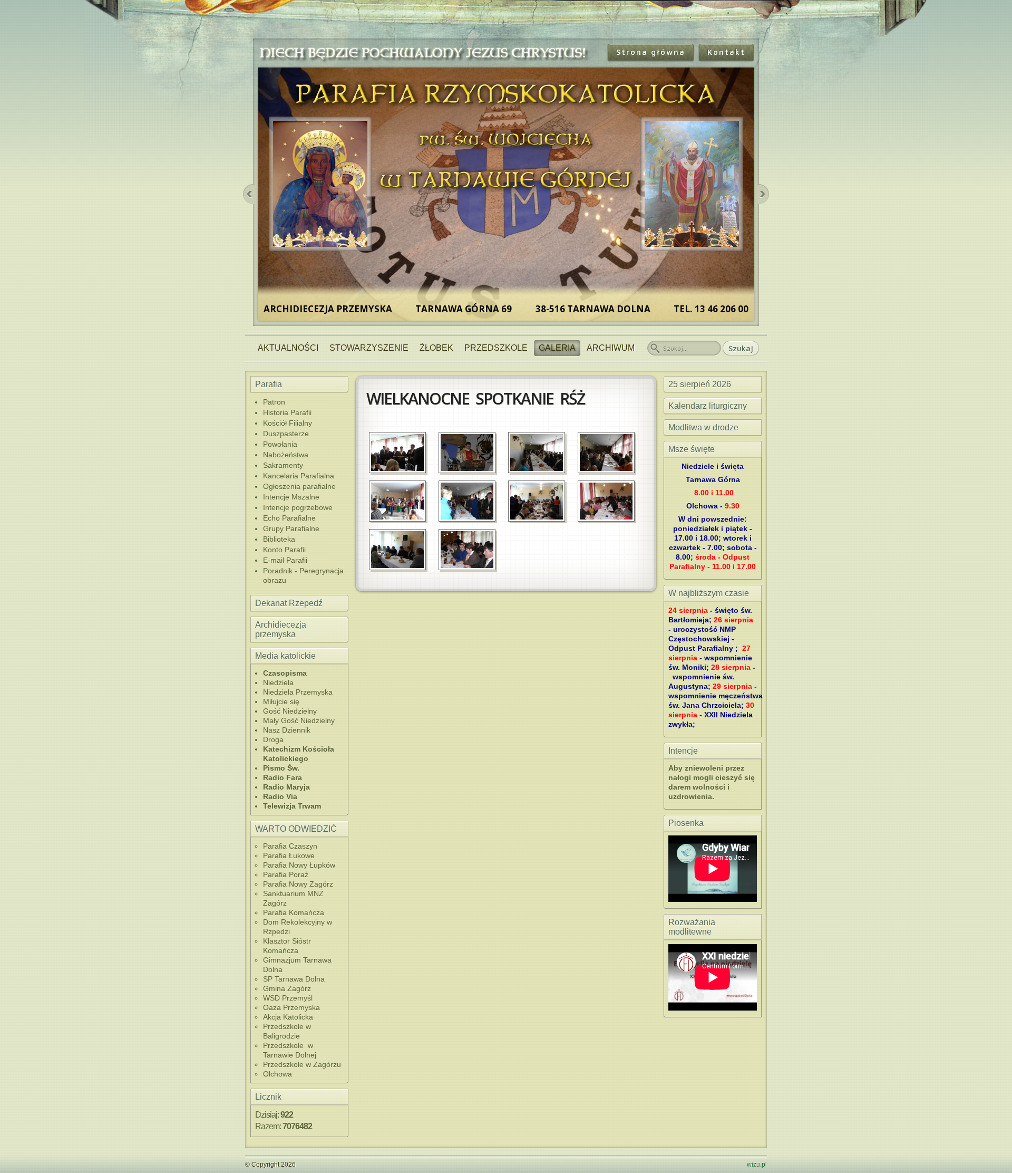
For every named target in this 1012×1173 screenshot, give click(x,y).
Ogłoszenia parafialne (299, 486)
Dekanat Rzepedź (289, 603)
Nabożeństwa (285, 454)
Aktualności (288, 347)
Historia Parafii (287, 412)
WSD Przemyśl (288, 998)
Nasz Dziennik (286, 730)
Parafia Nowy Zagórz (298, 884)
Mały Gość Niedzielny (299, 720)
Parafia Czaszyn (290, 846)
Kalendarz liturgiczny (707, 405)
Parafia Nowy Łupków (299, 865)
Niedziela (278, 682)
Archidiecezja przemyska (280, 629)
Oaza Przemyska (291, 1007)
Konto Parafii (284, 549)
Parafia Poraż (285, 874)
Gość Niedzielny (290, 711)
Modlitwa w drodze (703, 427)
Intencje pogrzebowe (298, 507)
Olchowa (277, 1074)
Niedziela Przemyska (298, 692)
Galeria (557, 347)
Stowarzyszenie (368, 347)
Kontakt (726, 51)
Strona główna (650, 51)
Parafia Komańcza (293, 912)
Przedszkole (496, 347)
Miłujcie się (281, 701)
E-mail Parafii (285, 560)
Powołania (280, 444)
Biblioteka (279, 539)
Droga (273, 739)
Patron (274, 402)
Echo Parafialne (289, 518)
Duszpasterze (286, 433)
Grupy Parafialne (291, 528)
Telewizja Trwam (292, 806)
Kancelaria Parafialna (298, 476)
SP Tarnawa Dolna (294, 979)
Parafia (268, 384)
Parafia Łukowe (289, 855)
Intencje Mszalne (291, 497)
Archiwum (611, 347)
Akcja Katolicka (288, 1017)
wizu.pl (757, 1164)
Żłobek (436, 347)
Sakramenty (283, 465)
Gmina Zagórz (287, 988)
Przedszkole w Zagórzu (302, 1064)
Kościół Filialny (287, 423)
